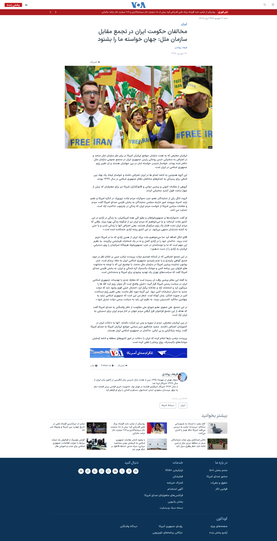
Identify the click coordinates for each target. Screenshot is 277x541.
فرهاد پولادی (181, 47)
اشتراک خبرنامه (175, 483)
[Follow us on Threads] (101, 471)
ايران (184, 24)
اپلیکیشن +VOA (174, 470)
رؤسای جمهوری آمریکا (170, 526)
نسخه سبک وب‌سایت (171, 508)
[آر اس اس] (94, 471)
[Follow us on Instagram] (108, 471)
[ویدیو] (26, 5)
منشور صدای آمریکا (217, 477)
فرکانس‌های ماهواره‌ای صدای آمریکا (163, 495)
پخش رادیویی (175, 502)
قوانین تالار (221, 489)
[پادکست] (88, 471)
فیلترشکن (178, 477)
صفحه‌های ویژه (218, 526)
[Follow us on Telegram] (129, 471)
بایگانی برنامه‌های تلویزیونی (167, 533)
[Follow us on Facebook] (135, 471)
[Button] (95, 62)
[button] (55, 12)
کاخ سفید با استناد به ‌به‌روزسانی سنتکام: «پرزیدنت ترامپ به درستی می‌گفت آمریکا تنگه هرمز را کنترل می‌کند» (164, 12)
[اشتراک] (81, 471)
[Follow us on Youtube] (115, 471)
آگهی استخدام (175, 489)
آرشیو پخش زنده (218, 533)
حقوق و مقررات (219, 483)
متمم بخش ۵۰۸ (218, 470)
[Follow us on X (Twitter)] (122, 471)
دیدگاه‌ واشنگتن (128, 526)
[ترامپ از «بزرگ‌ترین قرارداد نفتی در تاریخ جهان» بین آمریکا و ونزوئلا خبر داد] (97, 428)
